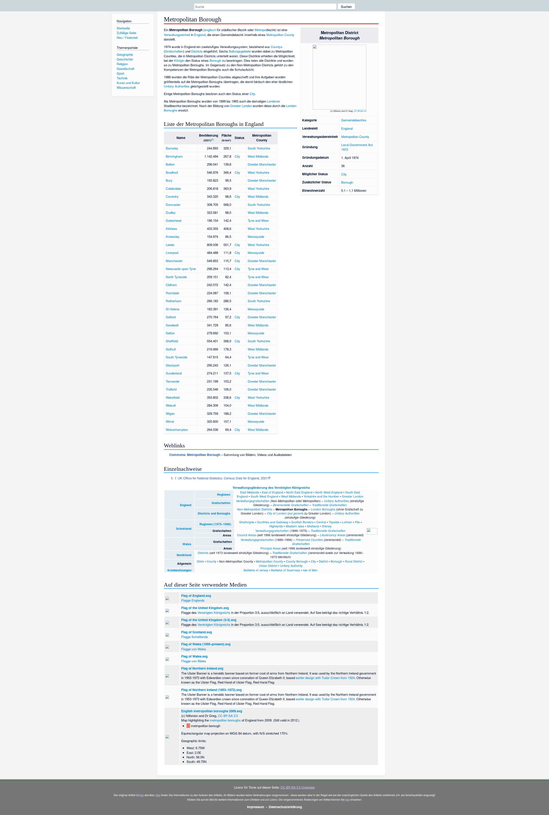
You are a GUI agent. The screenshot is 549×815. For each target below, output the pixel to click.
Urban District (268, 565)
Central (321, 522)
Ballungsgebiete (240, 51)
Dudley (171, 212)
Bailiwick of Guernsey (285, 570)
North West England (328, 492)
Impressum (255, 806)
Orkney (327, 526)
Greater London (241, 105)
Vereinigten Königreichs (214, 612)
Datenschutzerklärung (285, 806)
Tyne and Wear (258, 220)
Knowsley (172, 236)
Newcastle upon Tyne (181, 268)
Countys (276, 46)
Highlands (276, 526)
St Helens (172, 309)
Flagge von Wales (193, 649)
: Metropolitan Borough (194, 454)
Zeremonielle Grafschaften (291, 505)
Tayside (334, 522)
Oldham (171, 284)
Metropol (261, 29)
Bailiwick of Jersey (256, 570)
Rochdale (172, 293)
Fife (357, 522)
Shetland (313, 526)
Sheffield (172, 341)
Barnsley (172, 148)
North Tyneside (176, 277)
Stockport (172, 365)
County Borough (297, 561)
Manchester (174, 260)
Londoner (273, 101)
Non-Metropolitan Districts (254, 509)
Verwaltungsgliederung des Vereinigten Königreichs (271, 487)
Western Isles (295, 526)
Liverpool (172, 252)
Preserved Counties (309, 540)
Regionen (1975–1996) (215, 524)
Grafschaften (174, 51)
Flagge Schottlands (194, 636)
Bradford (172, 172)
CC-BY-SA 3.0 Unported (297, 787)
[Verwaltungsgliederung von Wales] (179, 544)
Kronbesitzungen (179, 570)
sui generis (296, 513)
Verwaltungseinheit (177, 34)
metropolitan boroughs (225, 720)
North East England (299, 492)
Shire (200, 561)
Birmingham (174, 156)
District (323, 561)
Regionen (223, 494)
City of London (277, 513)
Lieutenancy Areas (332, 535)
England (347, 128)
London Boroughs (323, 509)
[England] (177, 505)
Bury (169, 180)
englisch (210, 29)
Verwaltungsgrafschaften (253, 501)
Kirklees (171, 228)
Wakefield (172, 397)
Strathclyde (246, 522)
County (211, 561)
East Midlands (249, 492)
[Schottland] (173, 529)
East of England (272, 492)
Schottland (183, 529)
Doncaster (173, 204)
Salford (171, 317)
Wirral (170, 421)
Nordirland (184, 555)
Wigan (170, 413)
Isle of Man (310, 570)
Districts (197, 51)
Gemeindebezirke (353, 120)
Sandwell (172, 325)
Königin (179, 60)
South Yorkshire (259, 148)
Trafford (171, 389)
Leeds (170, 244)
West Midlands (258, 156)
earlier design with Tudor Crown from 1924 (325, 677)
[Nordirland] (174, 555)
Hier (157, 795)
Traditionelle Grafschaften (329, 505)
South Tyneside (176, 357)
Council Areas (246, 535)
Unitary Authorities (177, 86)
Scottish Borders (302, 522)
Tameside (172, 381)
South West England (264, 496)
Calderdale (173, 188)
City (344, 174)
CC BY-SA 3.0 (360, 110)
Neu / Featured (127, 37)
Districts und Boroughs (214, 513)
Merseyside (256, 236)
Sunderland (174, 373)
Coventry (172, 196)
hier (141, 795)
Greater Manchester (262, 164)
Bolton (170, 164)
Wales (186, 544)
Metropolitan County (355, 136)
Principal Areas (270, 548)
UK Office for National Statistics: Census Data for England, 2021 (223, 478)
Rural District (353, 561)
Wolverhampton (177, 429)
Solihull (171, 349)
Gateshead (173, 220)
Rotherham (173, 301)
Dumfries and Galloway (272, 522)
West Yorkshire (258, 172)
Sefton (170, 333)
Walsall (171, 405)
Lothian (347, 522)
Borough (347, 182)
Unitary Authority (291, 565)
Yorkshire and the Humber (321, 496)
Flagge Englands (193, 600)
